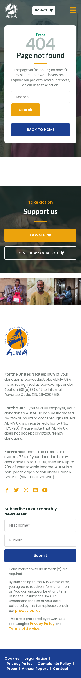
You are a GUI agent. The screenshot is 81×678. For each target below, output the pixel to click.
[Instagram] (25, 490)
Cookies (12, 658)
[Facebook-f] (6, 490)
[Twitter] (16, 490)
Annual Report (35, 668)
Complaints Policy (54, 663)
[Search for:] (40, 97)
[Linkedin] (35, 490)
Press (12, 668)
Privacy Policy (42, 623)
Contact (60, 668)
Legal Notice (36, 658)
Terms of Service (24, 628)
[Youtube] (44, 490)
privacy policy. (28, 610)
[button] (5, 295)
